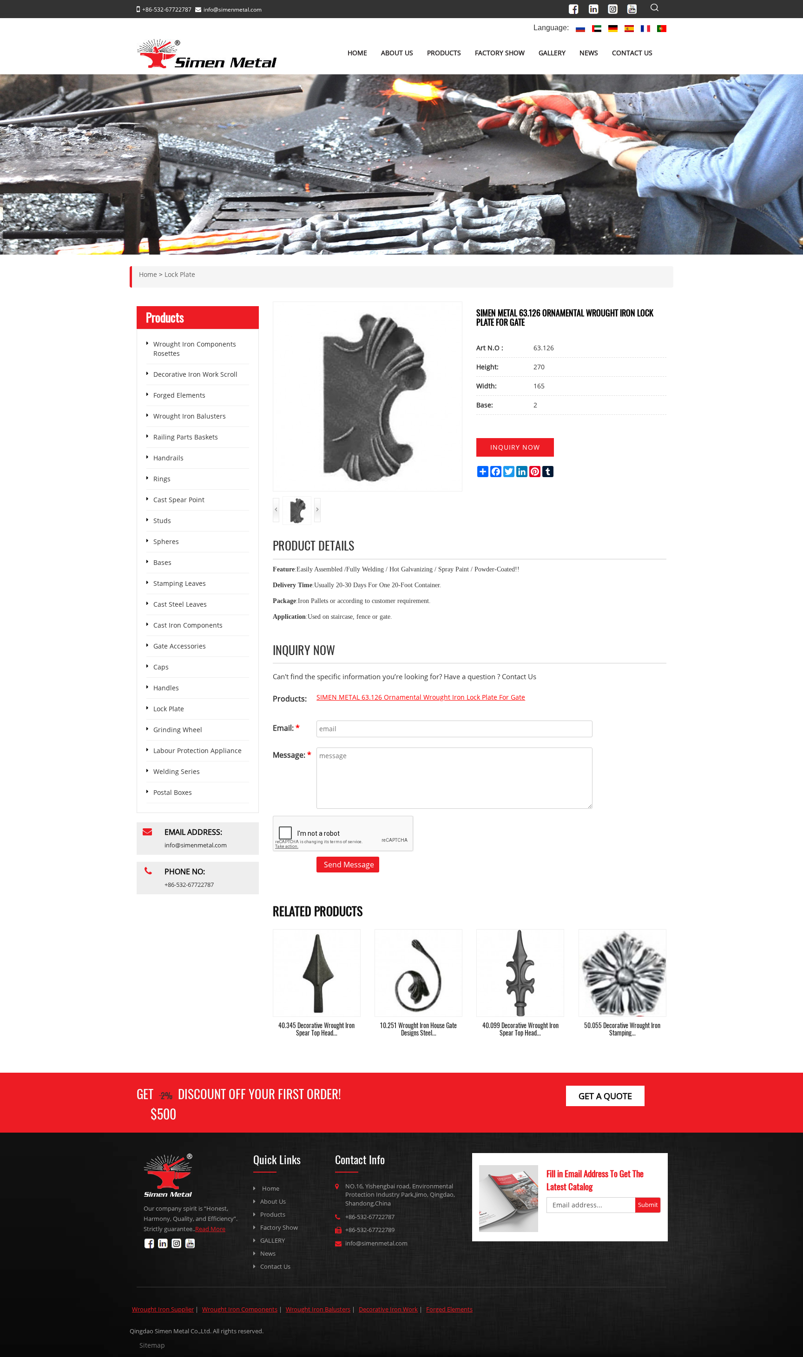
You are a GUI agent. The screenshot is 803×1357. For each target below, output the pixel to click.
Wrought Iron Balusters (189, 416)
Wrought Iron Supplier (163, 1309)
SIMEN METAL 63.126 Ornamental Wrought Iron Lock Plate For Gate (420, 697)
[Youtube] (634, 7)
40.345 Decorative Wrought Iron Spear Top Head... (316, 1028)
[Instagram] (615, 7)
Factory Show (500, 52)
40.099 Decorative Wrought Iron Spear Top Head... (520, 1028)
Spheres (166, 541)
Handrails (168, 457)
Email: (286, 728)
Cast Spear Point (178, 499)
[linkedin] (596, 7)
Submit (648, 1204)
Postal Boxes (172, 792)
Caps (161, 666)
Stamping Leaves (179, 583)
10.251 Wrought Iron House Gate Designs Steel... (418, 1028)
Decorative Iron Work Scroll (195, 374)
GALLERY (552, 52)
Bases (162, 562)
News (588, 52)
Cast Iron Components (188, 625)
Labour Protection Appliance (197, 750)
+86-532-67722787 (370, 1217)
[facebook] (578, 7)
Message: (292, 755)
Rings (162, 478)
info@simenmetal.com (233, 9)
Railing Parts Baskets (185, 437)
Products (444, 52)
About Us (397, 52)
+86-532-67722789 (370, 1230)
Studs (162, 520)
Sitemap (152, 1345)
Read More (210, 1229)
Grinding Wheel (177, 729)
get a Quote (605, 1095)
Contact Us (632, 52)
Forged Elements (179, 395)
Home (357, 52)
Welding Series (176, 771)
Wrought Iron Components (239, 1309)
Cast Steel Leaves (180, 604)
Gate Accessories (179, 646)
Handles (166, 687)
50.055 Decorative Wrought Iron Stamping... (622, 1028)
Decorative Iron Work (388, 1309)
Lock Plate (168, 708)
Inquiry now (515, 447)
